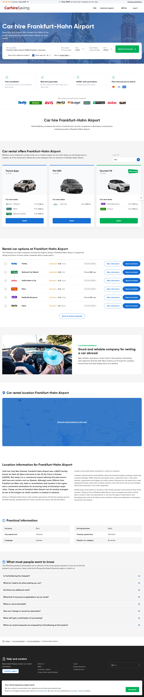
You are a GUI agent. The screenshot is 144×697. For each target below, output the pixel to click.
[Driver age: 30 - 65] (33, 55)
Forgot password (79, 667)
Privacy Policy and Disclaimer (48, 672)
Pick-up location (11, 48)
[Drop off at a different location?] (6, 55)
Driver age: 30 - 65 (41, 55)
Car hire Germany (18, 641)
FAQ (94, 8)
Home (8, 641)
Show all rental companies (72, 316)
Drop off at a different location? (18, 55)
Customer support (107, 8)
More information (113, 264)
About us (41, 664)
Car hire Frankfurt (33, 641)
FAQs (40, 667)
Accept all (132, 689)
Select (24, 220)
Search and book (132, 264)
